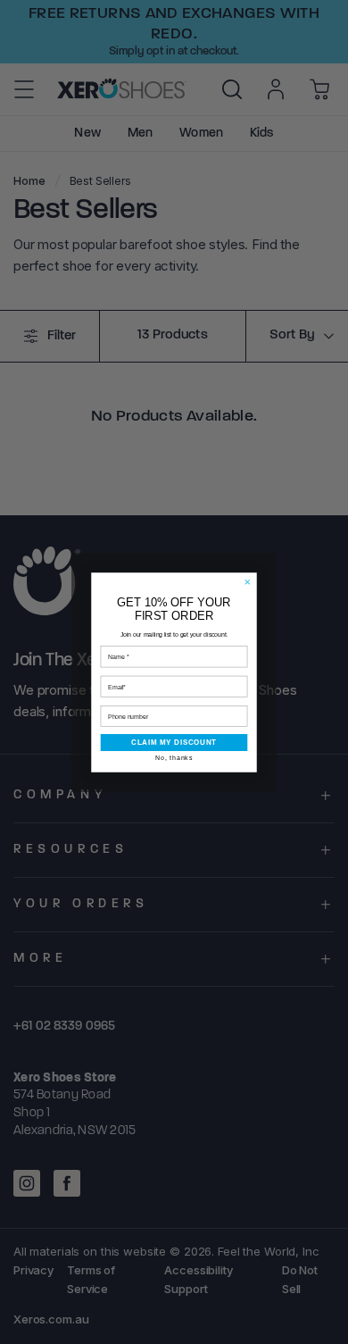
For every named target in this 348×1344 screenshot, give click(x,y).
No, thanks (174, 757)
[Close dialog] (248, 581)
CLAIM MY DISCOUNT (174, 742)
